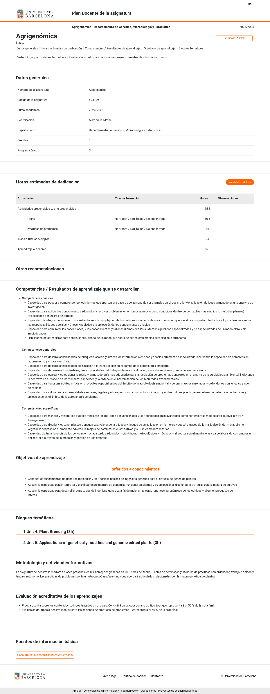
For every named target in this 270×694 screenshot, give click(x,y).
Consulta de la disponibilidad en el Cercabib (45, 655)
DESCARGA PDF (234, 38)
